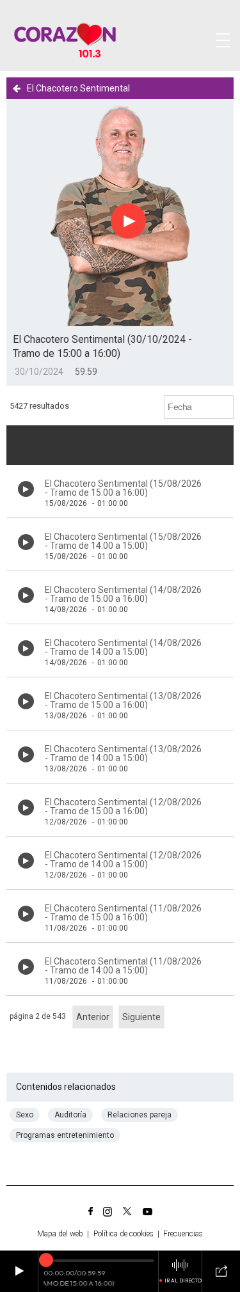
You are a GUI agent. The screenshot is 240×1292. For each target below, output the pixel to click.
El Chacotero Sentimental (78, 88)
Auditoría (70, 1114)
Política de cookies (123, 1233)
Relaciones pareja (140, 1114)
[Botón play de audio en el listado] (26, 489)
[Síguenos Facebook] (90, 1211)
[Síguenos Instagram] (107, 1211)
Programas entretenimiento (65, 1135)
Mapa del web (60, 1233)
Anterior (92, 1017)
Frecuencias (183, 1233)
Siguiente (141, 1017)
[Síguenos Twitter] (127, 1211)
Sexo (24, 1114)
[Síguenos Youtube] (147, 1211)
